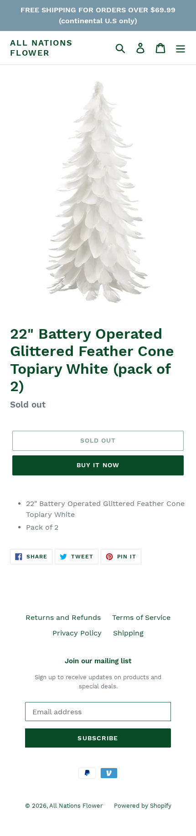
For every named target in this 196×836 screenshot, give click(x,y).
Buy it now (98, 465)
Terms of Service (141, 617)
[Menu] (180, 47)
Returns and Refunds (63, 617)
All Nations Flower (41, 47)
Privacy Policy (77, 633)
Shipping (128, 633)
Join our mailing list (98, 661)
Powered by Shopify (142, 805)
